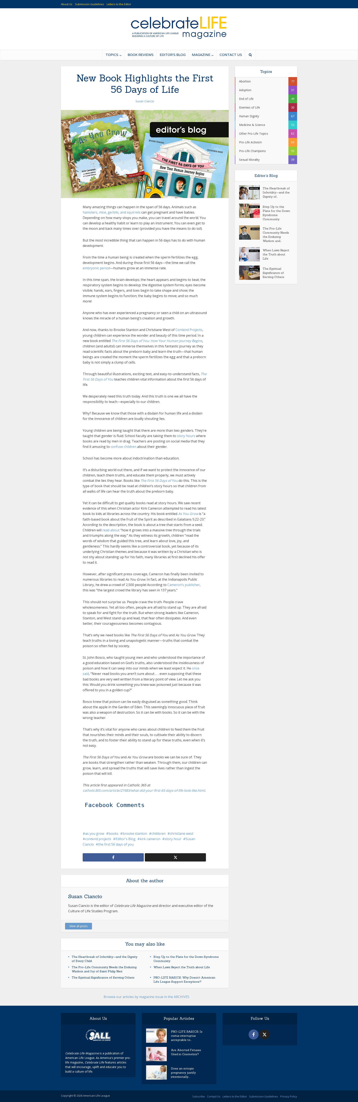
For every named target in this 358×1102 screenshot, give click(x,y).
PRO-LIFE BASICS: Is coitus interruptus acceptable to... (186, 1036)
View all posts (78, 926)
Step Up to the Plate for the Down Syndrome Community (276, 213)
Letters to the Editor (119, 4)
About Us (66, 4)
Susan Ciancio (144, 101)
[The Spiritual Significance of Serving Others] (251, 273)
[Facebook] (254, 1034)
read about (111, 530)
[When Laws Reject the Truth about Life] (251, 254)
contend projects (98, 839)
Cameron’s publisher (183, 584)
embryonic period (96, 268)
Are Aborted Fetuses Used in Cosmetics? (186, 1052)
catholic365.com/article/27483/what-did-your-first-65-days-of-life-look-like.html (144, 790)
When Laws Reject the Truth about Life (182, 967)
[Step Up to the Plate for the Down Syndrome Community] (251, 211)
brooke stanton (135, 833)
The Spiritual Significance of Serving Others (103, 977)
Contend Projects (188, 329)
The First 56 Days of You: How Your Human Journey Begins (156, 340)
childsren (158, 833)
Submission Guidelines (89, 4)
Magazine (201, 55)
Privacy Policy (288, 1096)
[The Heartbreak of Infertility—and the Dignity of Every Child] (251, 192)
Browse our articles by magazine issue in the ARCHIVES (146, 996)
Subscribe (198, 1096)
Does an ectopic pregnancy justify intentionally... (183, 1073)
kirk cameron (150, 839)
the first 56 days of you (116, 844)
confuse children (123, 446)
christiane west (181, 833)
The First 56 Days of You (159, 480)
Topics (112, 55)
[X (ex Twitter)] (265, 1034)
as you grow (94, 833)
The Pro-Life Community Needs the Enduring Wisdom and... (276, 235)
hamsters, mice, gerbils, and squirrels (111, 212)
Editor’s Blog (173, 55)
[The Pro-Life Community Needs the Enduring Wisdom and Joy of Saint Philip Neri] (251, 232)
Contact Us (231, 55)
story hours (186, 436)
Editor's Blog (125, 839)
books (113, 833)
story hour (173, 839)
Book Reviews (141, 55)
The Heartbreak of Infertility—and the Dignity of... (276, 192)
